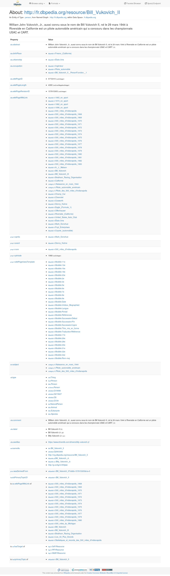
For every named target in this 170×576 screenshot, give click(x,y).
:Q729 (53, 400)
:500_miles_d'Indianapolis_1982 (65, 160)
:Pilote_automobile (59, 69)
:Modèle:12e (56, 265)
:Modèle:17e (56, 335)
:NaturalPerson (55, 404)
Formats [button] (55, 3)
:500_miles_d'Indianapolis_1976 (65, 140)
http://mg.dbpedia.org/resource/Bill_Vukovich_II (68, 455)
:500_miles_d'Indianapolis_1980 (65, 154)
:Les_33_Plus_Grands (60, 536)
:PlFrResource (56, 549)
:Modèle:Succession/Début (62, 318)
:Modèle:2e (56, 278)
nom (14, 249)
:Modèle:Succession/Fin (61, 321)
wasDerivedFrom (19, 471)
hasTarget (17, 546)
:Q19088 (54, 390)
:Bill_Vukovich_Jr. (58, 458)
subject (14, 364)
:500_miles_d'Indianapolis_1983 (65, 164)
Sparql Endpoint (154, 3)
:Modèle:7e (56, 291)
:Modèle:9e (56, 298)
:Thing (52, 377)
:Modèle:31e (56, 348)
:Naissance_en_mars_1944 (63, 184)
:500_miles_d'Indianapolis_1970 (65, 120)
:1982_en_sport (58, 104)
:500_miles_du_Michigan (62, 523)
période (16, 255)
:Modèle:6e (56, 288)
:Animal (52, 407)
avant (15, 243)
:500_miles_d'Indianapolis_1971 (65, 124)
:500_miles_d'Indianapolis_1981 (65, 157)
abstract (15, 44)
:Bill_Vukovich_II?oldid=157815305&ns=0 (69, 471)
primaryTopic (19, 559)
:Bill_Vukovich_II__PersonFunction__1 (67, 72)
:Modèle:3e (56, 281)
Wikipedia (67, 573)
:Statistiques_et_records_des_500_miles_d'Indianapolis (74, 540)
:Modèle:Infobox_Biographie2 (63, 305)
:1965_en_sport (58, 97)
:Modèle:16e (56, 268)
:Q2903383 (55, 451)
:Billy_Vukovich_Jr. (59, 461)
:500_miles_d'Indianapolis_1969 (65, 117)
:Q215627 (55, 394)
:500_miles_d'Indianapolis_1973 (65, 130)
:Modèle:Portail (57, 311)
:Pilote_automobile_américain (64, 187)
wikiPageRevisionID (20, 91)
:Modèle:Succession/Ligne (62, 325)
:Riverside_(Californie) (60, 214)
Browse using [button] (37, 3)
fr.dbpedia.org (90, 17)
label (13, 429)
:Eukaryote (54, 410)
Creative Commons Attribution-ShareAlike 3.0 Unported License (107, 573)
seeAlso (15, 442)
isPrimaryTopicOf (18, 477)
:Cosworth (55, 200)
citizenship (16, 59)
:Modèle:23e (56, 275)
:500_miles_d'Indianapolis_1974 (65, 134)
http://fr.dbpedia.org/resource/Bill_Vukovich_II (72, 12)
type (13, 377)
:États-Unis (56, 59)
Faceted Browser (133, 3)
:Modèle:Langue (58, 308)
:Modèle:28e (56, 341)
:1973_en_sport (58, 100)
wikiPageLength (18, 85)
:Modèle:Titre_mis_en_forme (63, 328)
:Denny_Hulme (57, 204)
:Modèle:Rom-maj (59, 358)
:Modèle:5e (56, 285)
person (28, 17)
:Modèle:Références (60, 315)
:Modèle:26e (56, 338)
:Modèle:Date (57, 301)
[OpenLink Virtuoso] (63, 569)
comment (15, 420)
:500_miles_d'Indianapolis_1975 (65, 137)
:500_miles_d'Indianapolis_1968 (65, 114)
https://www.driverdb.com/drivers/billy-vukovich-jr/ (69, 442)
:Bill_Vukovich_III (58, 174)
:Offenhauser (57, 210)
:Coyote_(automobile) (60, 230)
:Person (52, 380)
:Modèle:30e (56, 345)
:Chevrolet (55, 197)
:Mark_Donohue (58, 224)
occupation (16, 66)
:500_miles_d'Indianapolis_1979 (65, 150)
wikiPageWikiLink (18, 97)
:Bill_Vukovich (57, 170)
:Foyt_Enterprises (59, 227)
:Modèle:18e (56, 271)
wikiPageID (16, 78)
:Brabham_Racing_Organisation (65, 177)
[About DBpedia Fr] (17, 3)
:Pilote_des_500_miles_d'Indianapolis (67, 190)
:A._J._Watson (57, 167)
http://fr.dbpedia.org (58, 17)
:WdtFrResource (56, 553)
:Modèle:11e (56, 261)
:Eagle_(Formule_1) (60, 207)
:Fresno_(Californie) (60, 53)
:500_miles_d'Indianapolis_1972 (65, 127)
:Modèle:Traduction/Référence (64, 331)
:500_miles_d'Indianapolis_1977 (65, 144)
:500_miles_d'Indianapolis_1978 (65, 147)
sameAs (15, 448)
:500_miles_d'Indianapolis (62, 110)
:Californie (55, 180)
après (15, 236)
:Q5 (52, 397)
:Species (53, 414)
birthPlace (16, 53)
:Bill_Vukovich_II (56, 448)
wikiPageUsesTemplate (22, 261)
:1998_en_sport (58, 107)
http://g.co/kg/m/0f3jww (57, 464)
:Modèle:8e (56, 295)
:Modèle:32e (56, 351)
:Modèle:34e (56, 354)
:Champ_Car (56, 194)
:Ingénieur (55, 66)
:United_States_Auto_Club (62, 217)
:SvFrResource (56, 546)
